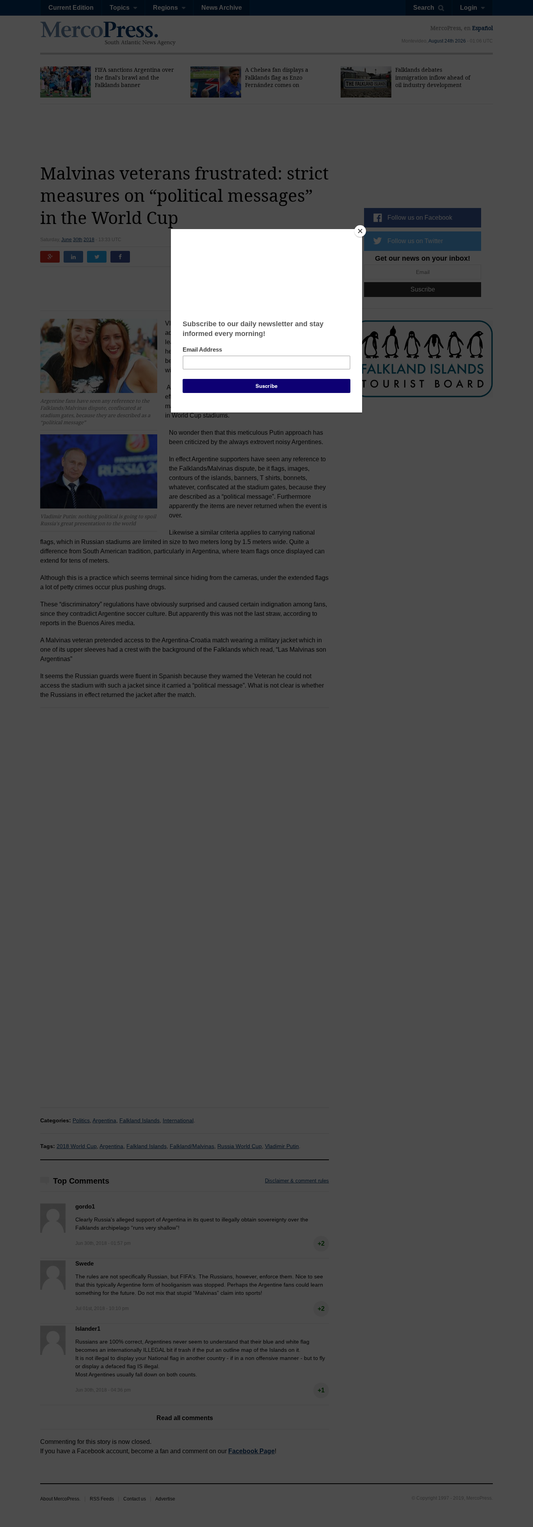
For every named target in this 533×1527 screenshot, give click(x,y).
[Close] (360, 231)
